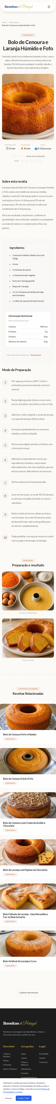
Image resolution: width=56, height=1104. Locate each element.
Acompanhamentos (29, 1077)
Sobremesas (14, 22)
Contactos (43, 1062)
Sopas (23, 1054)
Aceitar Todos (23, 1098)
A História (7, 1065)
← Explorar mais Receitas (28, 992)
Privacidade (43, 1054)
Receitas (18, 7)
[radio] (23, 161)
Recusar (8, 1098)
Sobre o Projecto (10, 1069)
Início (4, 22)
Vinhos (6, 1060)
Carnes (24, 1058)
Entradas (24, 1073)
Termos (42, 1058)
